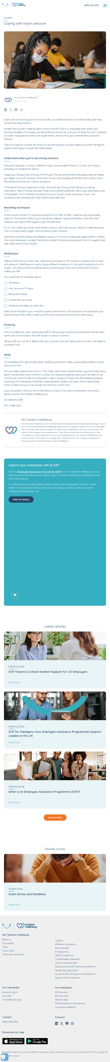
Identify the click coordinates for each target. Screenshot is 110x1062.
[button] (55, 554)
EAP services (61, 992)
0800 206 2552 (91, 5)
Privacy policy (62, 951)
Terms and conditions (13, 954)
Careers (59, 940)
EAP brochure (62, 996)
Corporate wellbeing (65, 1007)
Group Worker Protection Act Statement (75, 974)
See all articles (55, 817)
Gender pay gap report (66, 970)
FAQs (5, 947)
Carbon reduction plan (66, 962)
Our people (8, 943)
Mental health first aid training (69, 1003)
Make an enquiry (21, 499)
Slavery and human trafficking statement (75, 966)
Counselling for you (12, 999)
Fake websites (62, 948)
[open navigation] (105, 5)
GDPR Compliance (64, 955)
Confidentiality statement (67, 959)
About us (6, 939)
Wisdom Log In (9, 992)
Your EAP (6, 996)
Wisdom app (61, 999)
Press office (8, 950)
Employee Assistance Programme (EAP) (39, 471)
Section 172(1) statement (67, 977)
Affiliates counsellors (65, 944)
